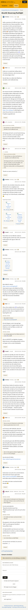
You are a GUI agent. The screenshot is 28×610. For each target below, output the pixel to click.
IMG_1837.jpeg (6, 209)
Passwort (5, 570)
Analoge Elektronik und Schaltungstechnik (9, 10)
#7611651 (23, 469)
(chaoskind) (9, 122)
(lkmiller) (11, 491)
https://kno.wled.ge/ (8, 110)
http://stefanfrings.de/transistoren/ (12, 459)
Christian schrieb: (6, 315)
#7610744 (23, 232)
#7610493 (23, 88)
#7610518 (23, 181)
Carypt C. (7, 232)
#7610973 (23, 251)
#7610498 (23, 122)
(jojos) (9, 88)
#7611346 (23, 382)
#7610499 (23, 148)
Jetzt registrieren (7, 599)
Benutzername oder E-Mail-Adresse (10, 565)
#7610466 (23, 19)
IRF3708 (17, 441)
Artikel (11, 5)
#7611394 (23, 417)
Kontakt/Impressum (8, 605)
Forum (16, 5)
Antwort (5, 63)
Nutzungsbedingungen (6, 607)
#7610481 (23, 67)
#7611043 (23, 303)
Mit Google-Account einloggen (10, 587)
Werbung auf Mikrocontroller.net (19, 607)
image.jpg (18, 223)
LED (19, 52)
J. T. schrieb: (5, 152)
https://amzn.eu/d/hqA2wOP (10, 286)
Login (24, 2)
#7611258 (23, 351)
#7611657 (23, 493)
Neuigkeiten (4, 5)
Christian (7, 17)
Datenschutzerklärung (18, 605)
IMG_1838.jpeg (6, 221)
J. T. (6, 122)
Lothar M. (7, 491)
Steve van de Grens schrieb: (8, 125)
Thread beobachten (8, 551)
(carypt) (11, 232)
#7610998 (23, 281)
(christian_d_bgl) (13, 17)
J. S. (6, 88)
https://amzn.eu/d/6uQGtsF (10, 476)
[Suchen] (20, 2)
